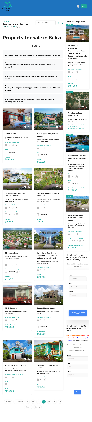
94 (38, 401)
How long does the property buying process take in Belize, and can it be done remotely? (32, 87)
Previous (20, 401)
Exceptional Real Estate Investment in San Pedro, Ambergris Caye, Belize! (47, 255)
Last (36, 407)
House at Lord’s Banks (46, 308)
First (9, 401)
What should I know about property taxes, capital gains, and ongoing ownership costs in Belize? (29, 99)
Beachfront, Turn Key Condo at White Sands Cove (77, 158)
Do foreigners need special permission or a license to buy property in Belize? (32, 54)
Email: (71, 283)
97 (54, 401)
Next (27, 407)
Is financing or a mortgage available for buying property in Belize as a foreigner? (30, 64)
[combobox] (46, 23)
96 (49, 401)
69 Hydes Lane (11, 308)
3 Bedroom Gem (11, 253)
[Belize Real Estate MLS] (7, 10)
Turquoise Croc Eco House (15, 365)
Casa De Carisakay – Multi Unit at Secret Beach (76, 217)
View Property (17, 126)
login (83, 6)
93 (33, 401)
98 (60, 401)
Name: (71, 275)
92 (27, 401)
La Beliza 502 (10, 134)
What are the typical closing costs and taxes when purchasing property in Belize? (31, 76)
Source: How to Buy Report (67, 382)
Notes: (69, 302)
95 (44, 401)
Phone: (71, 291)
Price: (66, 378)
